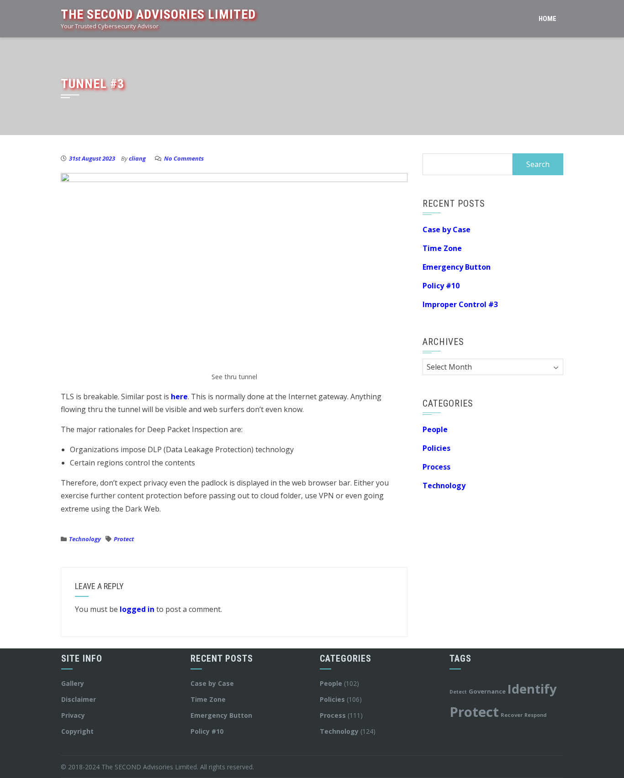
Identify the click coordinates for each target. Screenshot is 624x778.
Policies (436, 448)
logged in (137, 609)
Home (547, 19)
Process (436, 467)
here (179, 397)
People (435, 429)
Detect (458, 692)
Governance (487, 691)
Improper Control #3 (460, 304)
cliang (137, 158)
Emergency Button (457, 267)
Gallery (72, 683)
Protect (124, 539)
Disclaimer (78, 699)
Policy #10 (441, 286)
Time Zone (442, 248)
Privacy (73, 715)
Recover (512, 714)
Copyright (77, 731)
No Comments (184, 158)
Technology (85, 539)
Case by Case (447, 230)
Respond (535, 715)
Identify (532, 688)
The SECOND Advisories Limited (158, 14)
